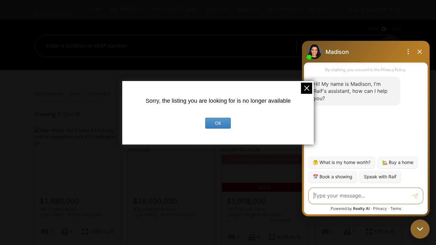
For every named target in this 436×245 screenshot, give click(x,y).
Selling (245, 9)
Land (75, 94)
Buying (214, 9)
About (316, 9)
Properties (123, 9)
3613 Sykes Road (71, 212)
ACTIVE (373, 29)
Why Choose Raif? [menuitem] (174, 9)
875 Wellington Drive (165, 212)
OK (218, 123)
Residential (99, 94)
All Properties (48, 94)
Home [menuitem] (95, 9)
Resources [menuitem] (281, 9)
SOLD (397, 29)
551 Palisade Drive (259, 212)
